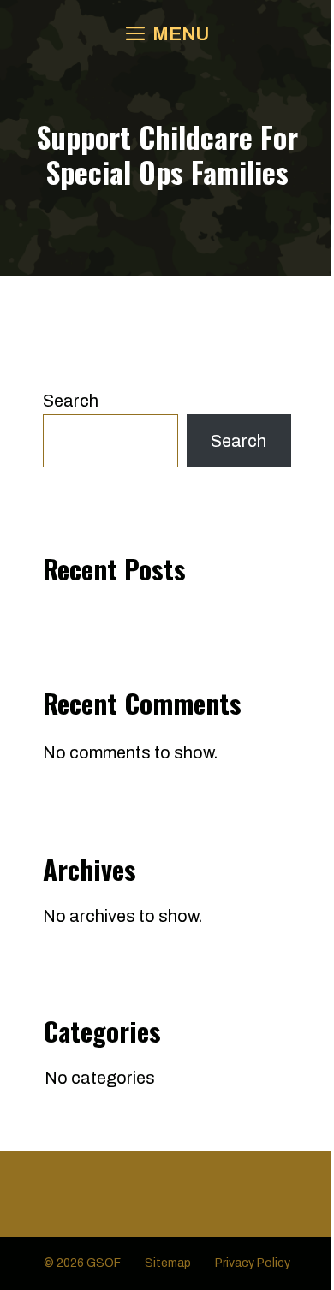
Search (70, 400)
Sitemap (168, 1263)
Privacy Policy (252, 1263)
